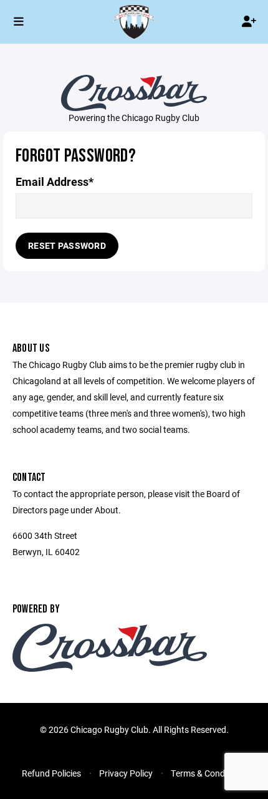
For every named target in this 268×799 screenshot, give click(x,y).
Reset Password (67, 245)
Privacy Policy (126, 773)
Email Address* (54, 182)
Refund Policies (51, 773)
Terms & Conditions (208, 773)
